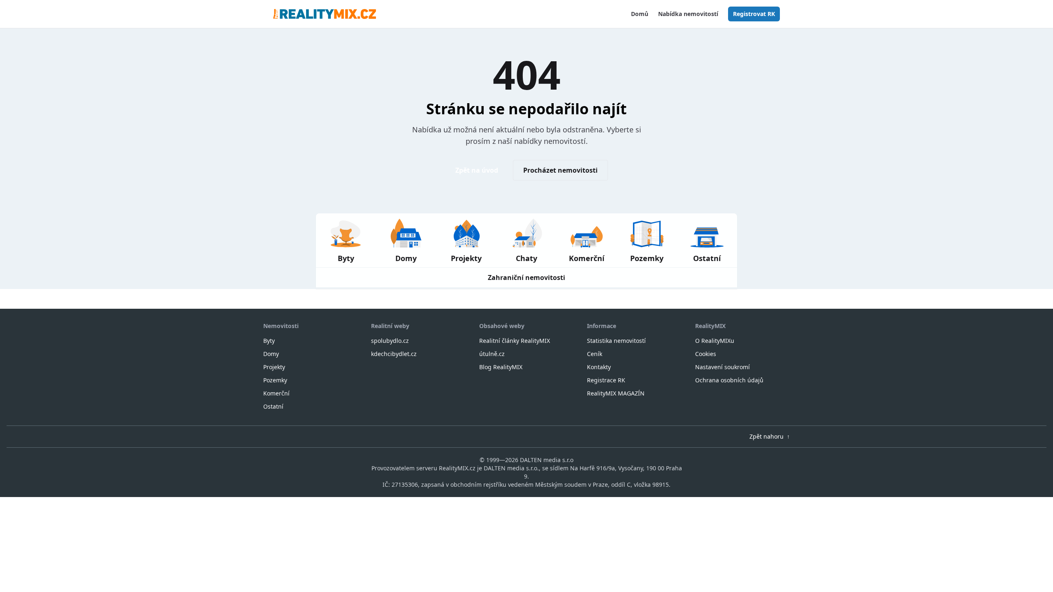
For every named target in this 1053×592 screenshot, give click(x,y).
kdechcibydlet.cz (394, 354)
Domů (639, 14)
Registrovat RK (754, 14)
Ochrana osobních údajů (729, 380)
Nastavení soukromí (722, 367)
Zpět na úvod (476, 170)
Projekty (274, 367)
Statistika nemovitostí (616, 341)
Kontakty (599, 367)
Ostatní (273, 406)
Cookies (705, 354)
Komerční (276, 393)
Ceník (594, 354)
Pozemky (275, 380)
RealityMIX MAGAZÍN (616, 393)
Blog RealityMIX (500, 367)
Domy (271, 354)
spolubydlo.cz (390, 341)
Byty (269, 341)
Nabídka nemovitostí (688, 14)
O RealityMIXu (714, 341)
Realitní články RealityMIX (514, 341)
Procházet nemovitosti (560, 170)
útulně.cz (492, 354)
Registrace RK (606, 380)
